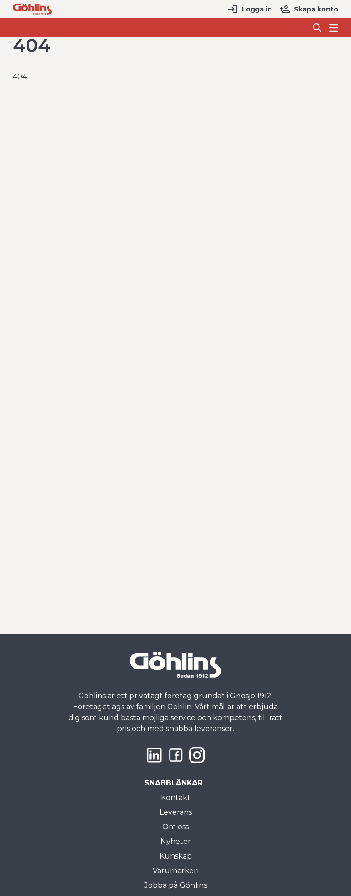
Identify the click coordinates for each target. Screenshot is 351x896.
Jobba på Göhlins (175, 885)
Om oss (175, 826)
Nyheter (175, 841)
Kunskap (176, 856)
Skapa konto (316, 9)
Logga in (257, 9)
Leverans (176, 812)
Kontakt (176, 797)
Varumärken (176, 870)
